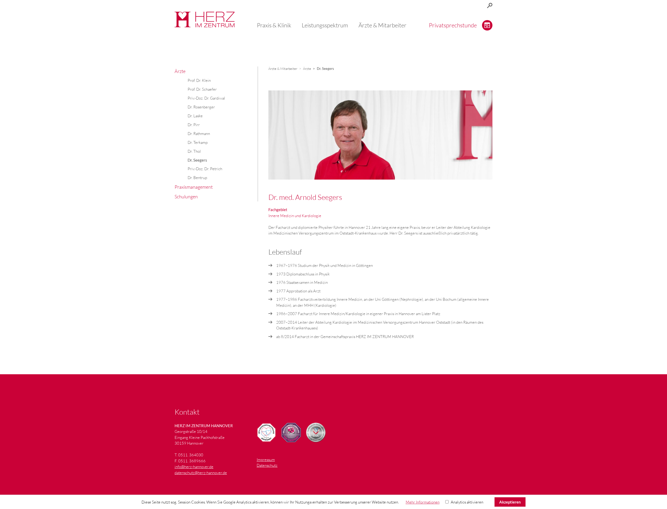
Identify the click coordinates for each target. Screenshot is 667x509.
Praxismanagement (194, 187)
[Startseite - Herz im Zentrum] (204, 19)
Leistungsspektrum (325, 25)
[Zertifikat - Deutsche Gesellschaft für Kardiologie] (291, 432)
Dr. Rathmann (199, 133)
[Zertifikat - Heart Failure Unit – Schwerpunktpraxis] (266, 432)
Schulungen (186, 196)
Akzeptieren (510, 502)
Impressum (266, 459)
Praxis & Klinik (274, 25)
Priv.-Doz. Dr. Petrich (205, 168)
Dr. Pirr (194, 124)
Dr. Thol (194, 151)
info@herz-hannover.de (194, 466)
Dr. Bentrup (197, 177)
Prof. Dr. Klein (199, 80)
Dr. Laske (195, 115)
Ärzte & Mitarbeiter (382, 25)
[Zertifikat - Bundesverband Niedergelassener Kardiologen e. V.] (316, 432)
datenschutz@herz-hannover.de (201, 472)
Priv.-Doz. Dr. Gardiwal (206, 98)
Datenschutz (267, 465)
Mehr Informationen (423, 502)
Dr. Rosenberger (201, 107)
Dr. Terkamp (198, 142)
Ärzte (180, 71)
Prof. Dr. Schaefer (202, 89)
